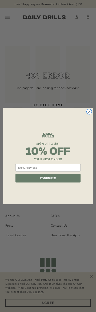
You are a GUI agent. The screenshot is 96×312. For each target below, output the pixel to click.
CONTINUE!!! (48, 178)
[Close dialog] (89, 112)
